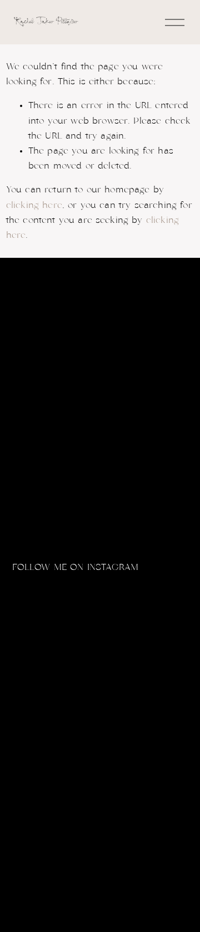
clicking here (34, 205)
